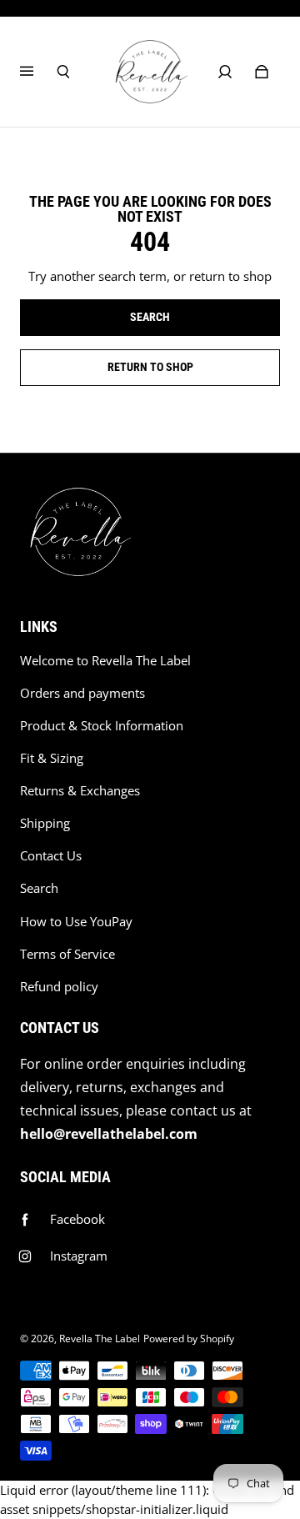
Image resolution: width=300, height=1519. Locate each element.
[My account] (225, 71)
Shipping (45, 823)
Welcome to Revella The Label (105, 660)
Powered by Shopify (188, 1338)
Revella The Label (99, 1338)
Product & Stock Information (101, 725)
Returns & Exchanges (80, 791)
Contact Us (51, 856)
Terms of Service (67, 954)
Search (39, 888)
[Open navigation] (38, 71)
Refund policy (59, 986)
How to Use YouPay (76, 921)
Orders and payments (82, 693)
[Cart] (261, 71)
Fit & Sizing (51, 758)
